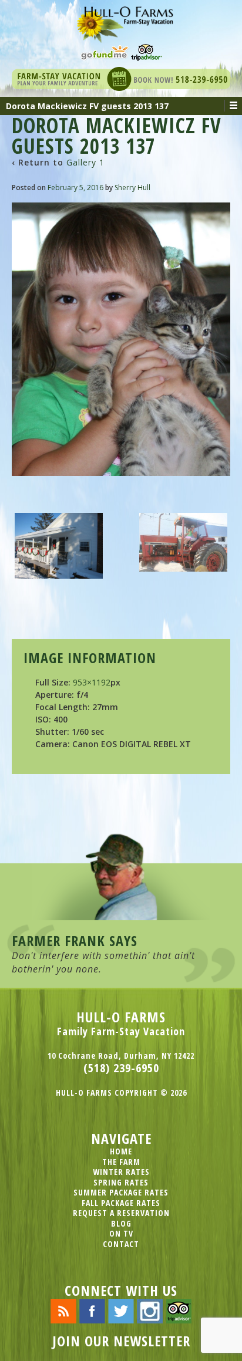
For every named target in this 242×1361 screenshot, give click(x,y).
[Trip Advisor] (146, 51)
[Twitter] (121, 1310)
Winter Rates (121, 1171)
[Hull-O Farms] (121, 20)
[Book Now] (121, 77)
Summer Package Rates (121, 1192)
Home (121, 1151)
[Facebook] (92, 1310)
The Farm (121, 1161)
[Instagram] (150, 1310)
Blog (121, 1223)
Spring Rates (121, 1182)
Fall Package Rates (121, 1202)
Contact (121, 1243)
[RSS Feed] (63, 1310)
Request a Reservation (121, 1212)
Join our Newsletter (121, 1340)
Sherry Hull (132, 188)
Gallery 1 (85, 162)
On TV (121, 1233)
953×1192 (91, 682)
